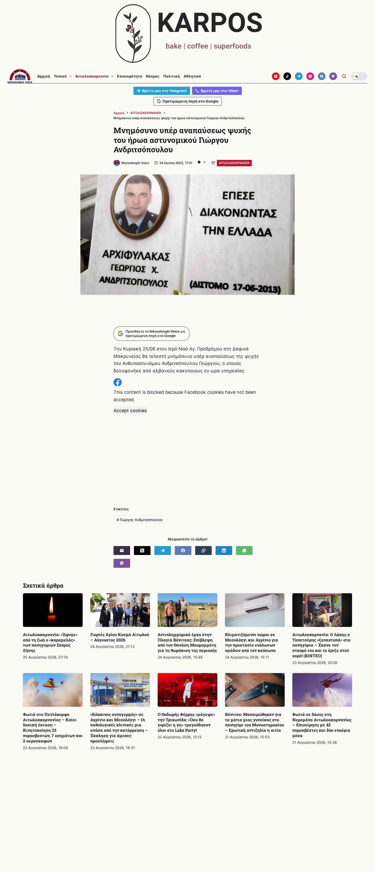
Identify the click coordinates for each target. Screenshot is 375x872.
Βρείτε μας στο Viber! (220, 91)
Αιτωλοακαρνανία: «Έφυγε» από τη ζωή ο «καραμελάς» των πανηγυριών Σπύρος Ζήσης (50, 642)
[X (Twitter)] (142, 550)
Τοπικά (60, 76)
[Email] (122, 550)
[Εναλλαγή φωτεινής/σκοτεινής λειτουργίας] (359, 76)
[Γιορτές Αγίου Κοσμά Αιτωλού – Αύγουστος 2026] (120, 610)
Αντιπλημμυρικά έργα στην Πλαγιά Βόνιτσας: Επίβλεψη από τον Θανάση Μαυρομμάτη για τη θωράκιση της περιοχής (187, 642)
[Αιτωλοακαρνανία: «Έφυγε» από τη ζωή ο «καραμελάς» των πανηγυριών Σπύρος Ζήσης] (53, 610)
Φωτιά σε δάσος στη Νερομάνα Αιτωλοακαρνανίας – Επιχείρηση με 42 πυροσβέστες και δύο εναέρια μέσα (322, 725)
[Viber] (333, 76)
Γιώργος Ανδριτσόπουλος (140, 519)
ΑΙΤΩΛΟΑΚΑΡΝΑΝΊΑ (234, 163)
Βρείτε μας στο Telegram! (164, 91)
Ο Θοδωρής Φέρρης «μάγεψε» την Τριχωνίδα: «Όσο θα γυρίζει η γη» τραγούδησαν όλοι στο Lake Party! (186, 722)
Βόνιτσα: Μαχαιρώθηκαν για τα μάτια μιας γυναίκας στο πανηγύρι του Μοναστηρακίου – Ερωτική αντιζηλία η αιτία (254, 722)
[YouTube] (276, 76)
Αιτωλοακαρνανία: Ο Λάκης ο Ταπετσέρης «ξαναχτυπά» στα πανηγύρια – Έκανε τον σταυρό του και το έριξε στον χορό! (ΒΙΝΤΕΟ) (321, 645)
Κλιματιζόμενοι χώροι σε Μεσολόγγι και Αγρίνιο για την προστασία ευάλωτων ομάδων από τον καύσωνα (251, 642)
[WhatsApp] (244, 550)
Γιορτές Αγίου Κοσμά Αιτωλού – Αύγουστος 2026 (119, 637)
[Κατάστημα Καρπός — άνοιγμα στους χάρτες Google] (187, 34)
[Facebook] (322, 76)
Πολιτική (171, 76)
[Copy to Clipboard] (203, 550)
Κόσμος (152, 76)
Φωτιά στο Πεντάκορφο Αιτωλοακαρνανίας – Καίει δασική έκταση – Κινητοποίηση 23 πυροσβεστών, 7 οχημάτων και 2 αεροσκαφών (53, 727)
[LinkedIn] (224, 550)
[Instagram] (310, 76)
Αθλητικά (192, 76)
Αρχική (43, 76)
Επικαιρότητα (129, 76)
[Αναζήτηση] (344, 76)
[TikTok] (287, 76)
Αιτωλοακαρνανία (91, 76)
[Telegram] (299, 76)
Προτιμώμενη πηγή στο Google (190, 101)
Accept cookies (130, 410)
